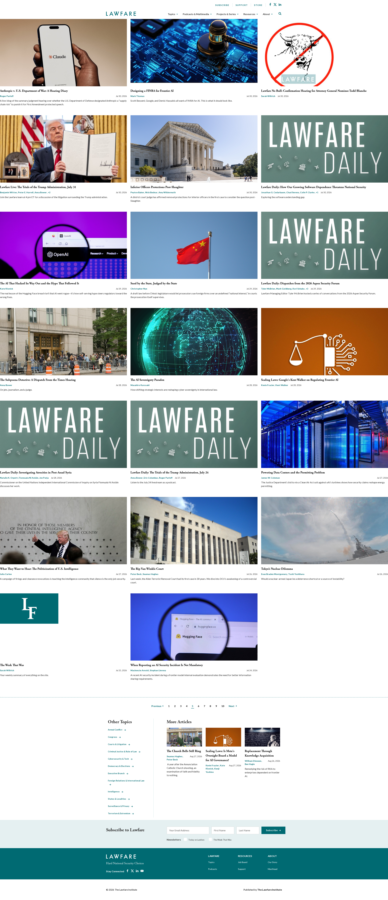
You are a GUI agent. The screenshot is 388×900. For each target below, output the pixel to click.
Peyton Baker (137, 192)
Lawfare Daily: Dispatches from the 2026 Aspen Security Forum (300, 283)
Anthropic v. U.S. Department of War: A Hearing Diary (34, 91)
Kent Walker (281, 385)
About (266, 14)
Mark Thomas (137, 96)
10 (222, 706)
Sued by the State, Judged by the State (153, 283)
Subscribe (222, 5)
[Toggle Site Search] (279, 13)
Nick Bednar (151, 192)
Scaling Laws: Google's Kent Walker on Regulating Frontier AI (299, 380)
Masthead (272, 869)
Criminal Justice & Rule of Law (123, 751)
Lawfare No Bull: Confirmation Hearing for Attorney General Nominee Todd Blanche (313, 91)
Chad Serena (292, 192)
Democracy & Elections (120, 766)
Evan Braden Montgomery (274, 574)
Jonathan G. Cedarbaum (273, 192)
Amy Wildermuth (167, 192)
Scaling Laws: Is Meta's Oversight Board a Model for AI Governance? (221, 755)
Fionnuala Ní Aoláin (29, 477)
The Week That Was (12, 665)
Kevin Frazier (268, 385)
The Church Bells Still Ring (184, 751)
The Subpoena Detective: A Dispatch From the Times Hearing (38, 380)
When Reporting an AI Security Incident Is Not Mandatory (166, 665)
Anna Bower (41, 192)
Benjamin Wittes (8, 192)
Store (258, 5)
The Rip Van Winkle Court (147, 569)
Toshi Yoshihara (296, 574)
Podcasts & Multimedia (196, 14)
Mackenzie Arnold (139, 670)
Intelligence (114, 791)
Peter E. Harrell (26, 192)
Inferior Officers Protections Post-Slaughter (156, 187)
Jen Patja (44, 477)
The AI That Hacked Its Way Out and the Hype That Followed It (39, 283)
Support (242, 5)
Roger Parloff (6, 96)
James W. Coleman (270, 477)
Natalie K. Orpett (9, 477)
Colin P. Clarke (307, 192)
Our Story (272, 862)
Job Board (242, 862)
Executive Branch (117, 773)
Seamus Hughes (150, 574)
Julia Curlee (6, 574)
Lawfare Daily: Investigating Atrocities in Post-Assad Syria (36, 472)
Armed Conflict (116, 729)
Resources (249, 14)
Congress (113, 737)
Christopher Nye (138, 288)
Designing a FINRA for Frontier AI (152, 91)
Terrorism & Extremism (120, 813)
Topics (171, 14)
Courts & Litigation (118, 744)
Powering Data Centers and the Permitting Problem (293, 472)
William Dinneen (253, 761)
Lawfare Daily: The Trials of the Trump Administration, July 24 (169, 472)
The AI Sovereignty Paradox (147, 380)
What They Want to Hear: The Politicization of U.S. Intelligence (39, 569)
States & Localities (118, 799)
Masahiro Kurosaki (140, 385)
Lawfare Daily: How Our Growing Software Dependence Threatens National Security (313, 187)
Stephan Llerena (158, 670)
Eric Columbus (151, 477)
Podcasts (212, 869)
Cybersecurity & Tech (119, 759)
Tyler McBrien (268, 288)
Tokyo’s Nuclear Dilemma (277, 569)
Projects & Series (226, 14)
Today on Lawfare (196, 840)
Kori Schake (299, 288)
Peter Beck (136, 574)
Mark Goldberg (284, 288)
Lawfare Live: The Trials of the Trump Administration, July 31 (38, 187)
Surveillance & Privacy (119, 806)
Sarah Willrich (268, 96)
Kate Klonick (6, 288)
